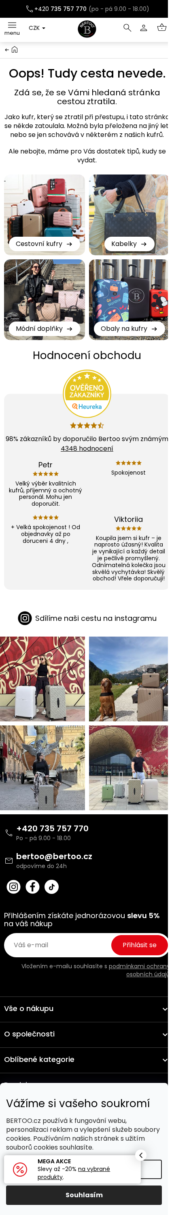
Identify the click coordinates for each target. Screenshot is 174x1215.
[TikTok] (52, 887)
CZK (35, 28)
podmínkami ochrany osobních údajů (139, 970)
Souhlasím (84, 1195)
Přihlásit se (140, 945)
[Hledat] (127, 28)
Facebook (32, 887)
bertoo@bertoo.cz (54, 856)
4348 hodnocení (87, 448)
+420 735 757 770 (52, 828)
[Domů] (14, 49)
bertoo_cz (13, 887)
